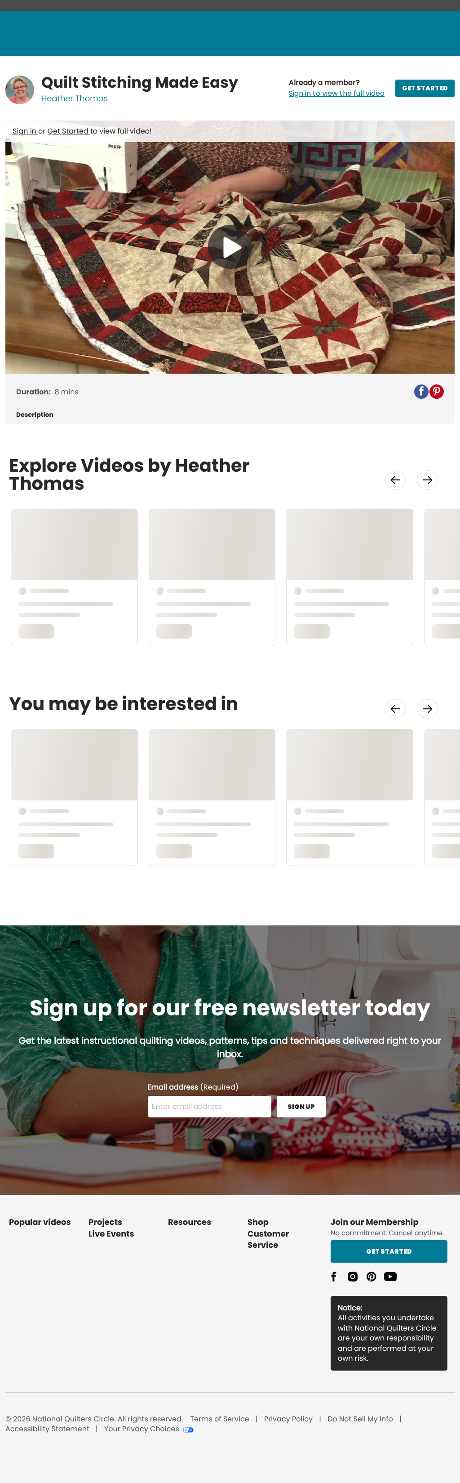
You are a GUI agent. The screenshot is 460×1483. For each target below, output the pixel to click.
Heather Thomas (74, 98)
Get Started (69, 131)
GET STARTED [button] (425, 88)
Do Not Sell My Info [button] (360, 1419)
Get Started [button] (389, 1251)
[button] (337, 88)
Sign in (25, 131)
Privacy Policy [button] (288, 1419)
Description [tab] (34, 415)
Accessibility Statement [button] (47, 1429)
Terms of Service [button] (219, 1419)
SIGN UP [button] (301, 1106)
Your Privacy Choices (141, 1429)
